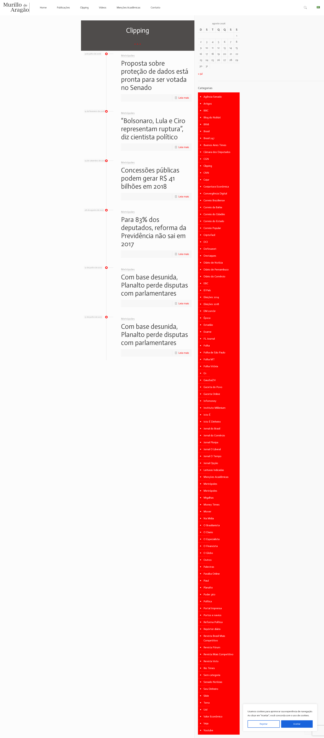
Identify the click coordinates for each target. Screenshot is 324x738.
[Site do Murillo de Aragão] (16, 7)
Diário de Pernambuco (216, 269)
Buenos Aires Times (215, 145)
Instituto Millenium (214, 407)
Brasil (207, 131)
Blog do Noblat (212, 117)
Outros (208, 559)
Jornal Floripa (211, 442)
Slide (206, 695)
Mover (207, 511)
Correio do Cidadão (214, 214)
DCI (206, 241)
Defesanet (210, 248)
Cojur (206, 179)
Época (207, 318)
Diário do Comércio (214, 276)
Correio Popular (212, 228)
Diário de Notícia (213, 262)
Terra (207, 702)
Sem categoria (212, 675)
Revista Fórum (212, 647)
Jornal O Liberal (212, 449)
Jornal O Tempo (212, 456)
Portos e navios (212, 615)
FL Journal (209, 338)
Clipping (208, 165)
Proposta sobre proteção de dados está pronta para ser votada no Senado (154, 75)
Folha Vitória (211, 366)
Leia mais (183, 97)
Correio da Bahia (213, 207)
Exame (207, 331)
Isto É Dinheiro (212, 421)
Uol (205, 709)
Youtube (208, 730)
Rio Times (209, 668)
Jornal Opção (211, 463)
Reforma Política (213, 622)
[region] (280, 717)
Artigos (208, 103)
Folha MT (209, 359)
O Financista (211, 546)
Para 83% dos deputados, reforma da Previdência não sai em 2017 (153, 231)
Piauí (206, 580)
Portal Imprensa (213, 608)
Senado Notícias (213, 682)
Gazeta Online (212, 394)
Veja (206, 723)
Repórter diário (212, 629)
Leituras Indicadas (214, 470)
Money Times (212, 504)
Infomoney (210, 400)
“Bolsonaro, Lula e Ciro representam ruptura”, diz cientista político (153, 129)
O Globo (208, 553)
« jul (200, 73)
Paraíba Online (212, 573)
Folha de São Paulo (214, 352)
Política (208, 601)
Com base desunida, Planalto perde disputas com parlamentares (154, 285)
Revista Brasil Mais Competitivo (214, 638)
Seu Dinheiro (211, 688)
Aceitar (297, 723)
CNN (206, 172)
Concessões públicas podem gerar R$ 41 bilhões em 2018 (150, 178)
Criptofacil (209, 235)
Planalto (208, 587)
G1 (205, 373)
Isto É (207, 414)
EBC (206, 283)
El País (207, 290)
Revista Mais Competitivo (218, 654)
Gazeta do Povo (213, 387)
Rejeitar (264, 723)
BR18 (206, 124)
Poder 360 (209, 594)
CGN (206, 159)
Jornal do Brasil (212, 428)
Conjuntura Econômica (216, 186)
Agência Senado (213, 96)
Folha (207, 345)
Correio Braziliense (214, 200)
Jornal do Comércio (214, 435)
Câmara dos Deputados (217, 152)
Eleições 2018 (211, 304)
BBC (206, 110)
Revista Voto (211, 661)
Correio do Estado (214, 221)
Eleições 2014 (211, 297)
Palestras (209, 566)
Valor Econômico (213, 716)
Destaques (210, 255)
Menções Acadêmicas (216, 477)
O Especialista (212, 539)
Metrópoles (128, 55)
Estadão (208, 324)
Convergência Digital (215, 193)
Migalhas (209, 497)
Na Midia (209, 518)
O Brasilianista (212, 525)
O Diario (208, 532)
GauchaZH (210, 380)
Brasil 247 (209, 138)
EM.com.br (210, 311)
